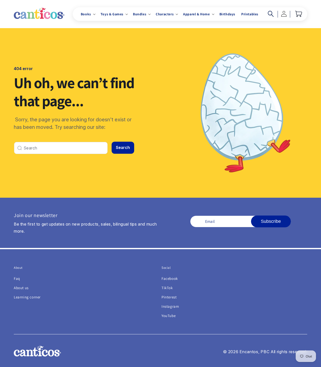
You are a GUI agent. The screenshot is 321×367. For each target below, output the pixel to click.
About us (21, 287)
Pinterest (169, 297)
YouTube (169, 315)
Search (123, 147)
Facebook (170, 278)
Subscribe (271, 221)
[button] (88, 14)
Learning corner (27, 297)
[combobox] (61, 148)
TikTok (167, 287)
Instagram (170, 306)
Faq (17, 278)
